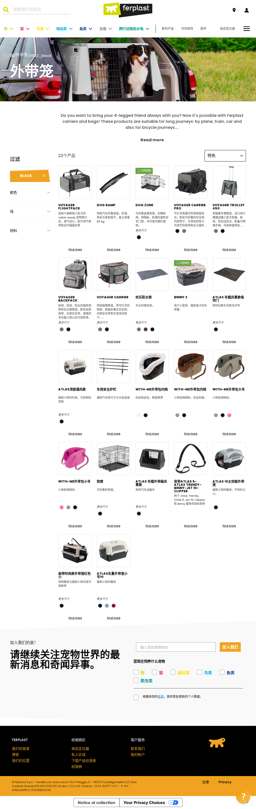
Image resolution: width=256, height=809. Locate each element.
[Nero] (100, 513)
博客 (15, 755)
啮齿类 (61, 28)
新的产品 (168, 28)
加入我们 (230, 647)
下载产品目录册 (84, 761)
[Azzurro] (106, 605)
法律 (205, 782)
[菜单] (246, 28)
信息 (161, 696)
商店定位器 (227, 28)
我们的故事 (21, 749)
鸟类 (40, 28)
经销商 (77, 767)
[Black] (138, 237)
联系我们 (138, 749)
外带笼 (22, 55)
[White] (138, 415)
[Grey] (184, 231)
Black (26, 175)
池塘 (102, 28)
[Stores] (234, 10)
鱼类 (83, 28)
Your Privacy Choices (144, 802)
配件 (203, 28)
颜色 (13, 192)
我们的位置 (21, 761)
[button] (243, 796)
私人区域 (79, 755)
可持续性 (187, 28)
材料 (13, 230)
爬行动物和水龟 (131, 28)
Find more (75, 249)
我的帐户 (138, 755)
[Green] (113, 605)
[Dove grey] (177, 415)
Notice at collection (96, 802)
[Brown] (145, 329)
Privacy (225, 782)
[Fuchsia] (229, 415)
